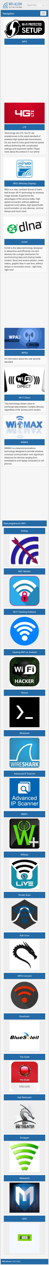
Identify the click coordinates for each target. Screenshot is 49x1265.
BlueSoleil (24, 1016)
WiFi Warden (24, 571)
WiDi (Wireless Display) (24, 183)
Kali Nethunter (24, 1097)
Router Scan (25, 894)
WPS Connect (24, 975)
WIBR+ (24, 814)
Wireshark (24, 733)
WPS (24, 41)
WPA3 (25, 352)
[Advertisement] (24, 73)
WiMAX (24, 442)
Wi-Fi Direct (24, 397)
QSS (24, 1218)
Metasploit (25, 1178)
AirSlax (24, 530)
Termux (24, 692)
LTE (24, 127)
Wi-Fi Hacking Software (24, 611)
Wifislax (24, 854)
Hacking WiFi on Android (24, 652)
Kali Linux (24, 935)
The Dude (24, 1056)
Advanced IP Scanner (24, 773)
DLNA (24, 241)
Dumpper (24, 1137)
